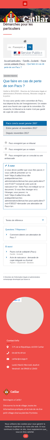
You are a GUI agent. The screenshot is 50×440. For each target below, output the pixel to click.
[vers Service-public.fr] (28, 53)
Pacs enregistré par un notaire (21, 149)
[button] (25, 3)
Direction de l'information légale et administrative (22, 277)
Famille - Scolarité (31, 61)
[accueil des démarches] (25, 41)
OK (25, 436)
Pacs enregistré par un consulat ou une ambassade (24, 156)
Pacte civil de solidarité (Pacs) (23, 252)
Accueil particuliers (12, 61)
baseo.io (27, 279)
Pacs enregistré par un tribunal (21, 143)
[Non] (46, 430)
